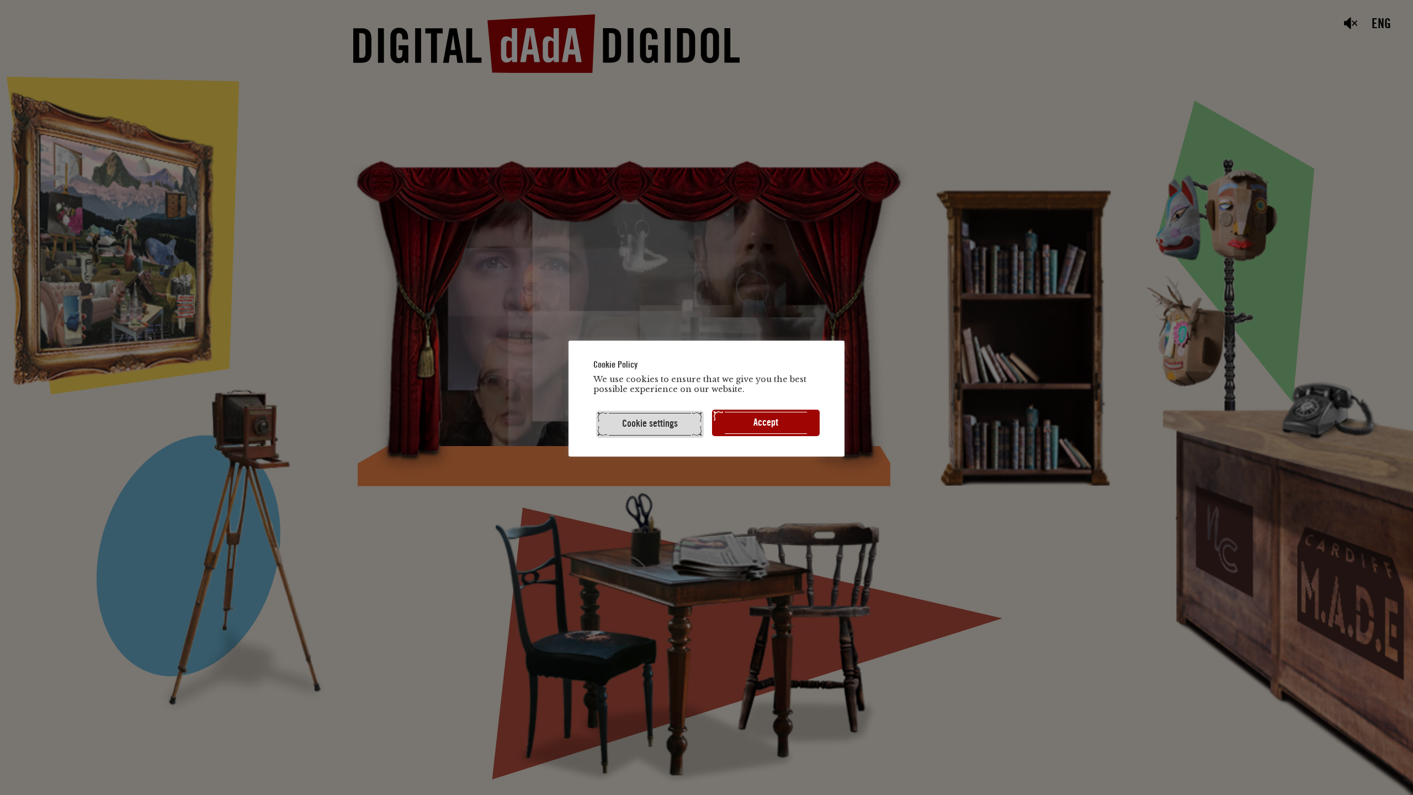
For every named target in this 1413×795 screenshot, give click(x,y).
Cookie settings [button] (650, 423)
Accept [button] (765, 422)
